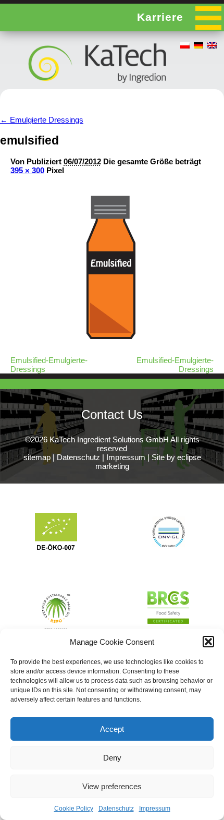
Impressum (154, 808)
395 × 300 (27, 170)
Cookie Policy (73, 808)
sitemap (37, 457)
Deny (112, 757)
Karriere (160, 17)
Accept (112, 729)
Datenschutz (116, 808)
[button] (208, 641)
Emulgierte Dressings (41, 119)
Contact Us (112, 414)
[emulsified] (113, 341)
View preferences (112, 786)
